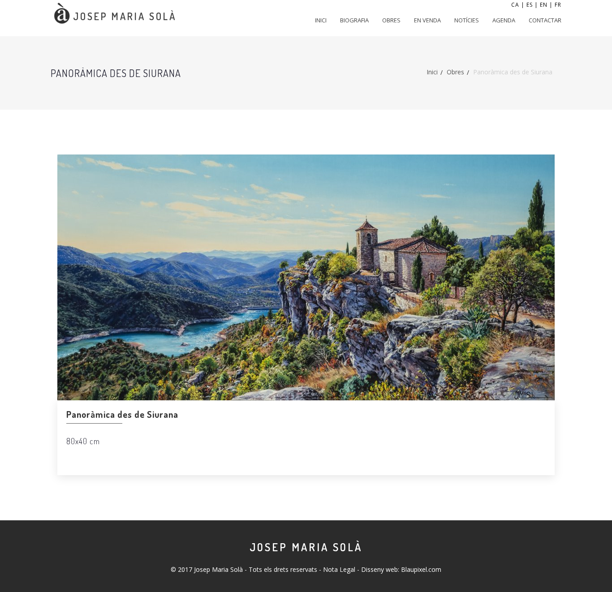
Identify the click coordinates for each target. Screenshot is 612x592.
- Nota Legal (337, 569)
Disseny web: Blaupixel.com (401, 569)
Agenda (503, 20)
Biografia (354, 20)
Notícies (466, 20)
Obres (391, 20)
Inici (321, 20)
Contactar (545, 20)
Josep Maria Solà (306, 547)
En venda (427, 20)
